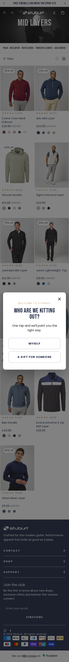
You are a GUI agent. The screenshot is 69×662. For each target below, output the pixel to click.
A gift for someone (34, 357)
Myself (34, 343)
